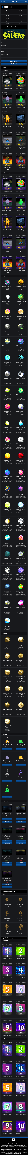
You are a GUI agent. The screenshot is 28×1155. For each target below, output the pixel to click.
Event (2, 51)
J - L (21, 13)
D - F (20, 10)
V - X (21, 18)
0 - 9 (21, 21)
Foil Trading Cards (6, 173)
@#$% (7, 24)
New (20, 24)
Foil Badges (5, 633)
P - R (20, 16)
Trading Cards (5, 70)
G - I (7, 13)
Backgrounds (5, 801)
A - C (7, 10)
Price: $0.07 (7, 749)
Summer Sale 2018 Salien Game (9, 891)
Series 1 (4, 67)
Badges (4, 276)
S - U (7, 18)
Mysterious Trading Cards (8, 938)
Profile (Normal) (14, 61)
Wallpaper (10, 73)
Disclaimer (20, 1146)
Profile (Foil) (14, 63)
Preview (7, 819)
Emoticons (5, 734)
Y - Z (7, 21)
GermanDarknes (16, 1143)
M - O (7, 16)
